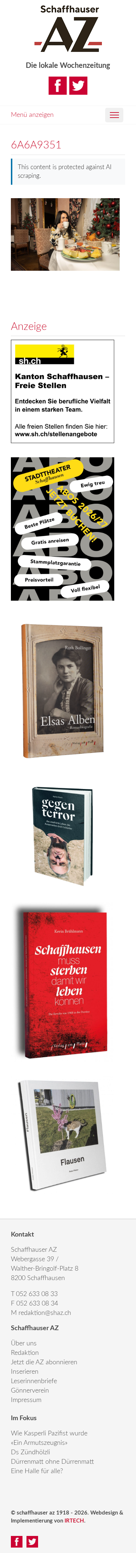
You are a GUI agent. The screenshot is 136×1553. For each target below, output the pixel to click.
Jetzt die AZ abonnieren (44, 1362)
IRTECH (74, 1521)
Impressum (26, 1400)
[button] (114, 115)
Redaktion (25, 1353)
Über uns (24, 1343)
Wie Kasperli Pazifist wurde (49, 1433)
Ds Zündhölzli (30, 1452)
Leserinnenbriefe (34, 1381)
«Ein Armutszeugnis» (39, 1443)
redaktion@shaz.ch (44, 1313)
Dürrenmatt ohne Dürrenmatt (52, 1462)
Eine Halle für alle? (37, 1471)
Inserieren (24, 1372)
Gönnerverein (30, 1391)
